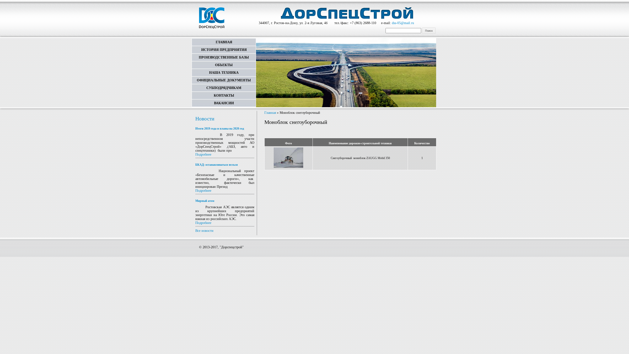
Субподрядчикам (223, 88)
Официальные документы (224, 80)
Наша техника (224, 72)
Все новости (204, 231)
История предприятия (224, 50)
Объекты (224, 65)
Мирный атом (204, 201)
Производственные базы (224, 57)
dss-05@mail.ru (403, 23)
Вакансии (224, 103)
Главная (224, 42)
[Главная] (211, 18)
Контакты (224, 95)
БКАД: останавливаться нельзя (216, 164)
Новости (204, 119)
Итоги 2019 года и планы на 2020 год (219, 128)
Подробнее (203, 154)
